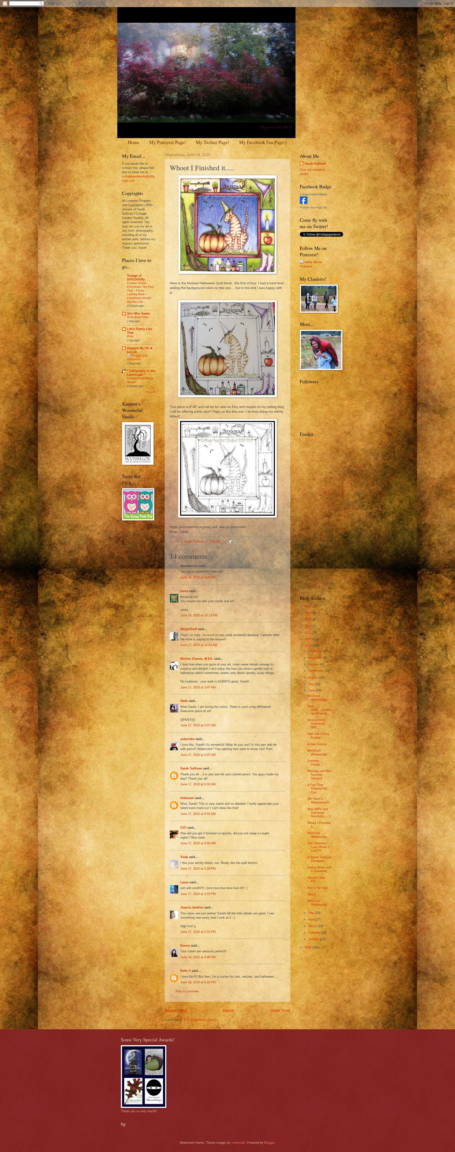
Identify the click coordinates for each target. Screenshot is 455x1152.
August (313, 677)
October (314, 664)
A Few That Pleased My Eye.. (317, 788)
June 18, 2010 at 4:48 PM (198, 957)
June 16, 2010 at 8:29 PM (198, 577)
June (312, 690)
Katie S (185, 970)
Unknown (187, 798)
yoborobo (187, 739)
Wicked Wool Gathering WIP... (316, 723)
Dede (184, 701)
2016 (308, 606)
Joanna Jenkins (191, 907)
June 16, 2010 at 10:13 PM (198, 615)
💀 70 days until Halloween (137, 357)
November (315, 658)
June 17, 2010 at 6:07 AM (198, 755)
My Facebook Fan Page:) (263, 142)
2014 (308, 619)
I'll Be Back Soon (138, 317)
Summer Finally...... (316, 762)
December (315, 651)
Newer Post (176, 1010)
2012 (308, 632)
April (311, 919)
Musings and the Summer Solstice (318, 774)
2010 (308, 645)
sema (184, 591)
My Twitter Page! (212, 142)
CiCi (183, 827)
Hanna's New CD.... (316, 879)
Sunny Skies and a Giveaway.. (319, 869)
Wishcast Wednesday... (318, 902)
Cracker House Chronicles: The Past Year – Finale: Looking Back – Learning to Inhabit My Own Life (140, 292)
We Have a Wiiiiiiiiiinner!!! (318, 800)
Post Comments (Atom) (200, 1020)
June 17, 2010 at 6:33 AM (198, 784)
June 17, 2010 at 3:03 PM (198, 894)
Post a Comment (187, 991)
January (314, 939)
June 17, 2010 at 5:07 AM (198, 725)
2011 (308, 639)
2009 (308, 947)
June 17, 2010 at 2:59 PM (198, 868)
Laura (184, 882)
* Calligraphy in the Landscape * (141, 372)
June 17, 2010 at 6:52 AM (198, 814)
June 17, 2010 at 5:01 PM (198, 932)
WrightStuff (188, 629)
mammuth (238, 1142)
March (313, 926)
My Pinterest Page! (167, 142)
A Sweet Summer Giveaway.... (319, 859)
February (314, 932)
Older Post (280, 1010)
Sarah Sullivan (191, 768)
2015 (308, 613)
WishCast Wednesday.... (319, 752)
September (316, 671)
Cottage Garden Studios (314, 194)
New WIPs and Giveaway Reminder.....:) (318, 812)
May (311, 913)
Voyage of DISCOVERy (136, 277)
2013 (308, 626)
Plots (130, 336)
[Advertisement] (314, 515)
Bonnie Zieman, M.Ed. (196, 658)
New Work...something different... (319, 709)
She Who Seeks (138, 313)
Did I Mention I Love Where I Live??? (318, 846)
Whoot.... (313, 894)
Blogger (269, 1142)
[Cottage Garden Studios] (303, 203)
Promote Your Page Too (313, 207)
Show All (150, 392)
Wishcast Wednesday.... (319, 697)
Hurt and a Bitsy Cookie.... (318, 735)
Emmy (185, 945)
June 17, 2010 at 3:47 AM (198, 687)
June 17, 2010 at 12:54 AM (198, 645)
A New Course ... (319, 744)
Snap (184, 857)
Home (133, 142)
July (311, 684)
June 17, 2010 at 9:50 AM (198, 843)
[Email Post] (231, 541)
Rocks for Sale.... (319, 888)
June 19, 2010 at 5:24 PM (198, 982)
